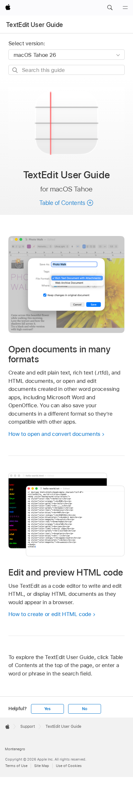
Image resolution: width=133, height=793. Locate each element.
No (84, 709)
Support (27, 726)
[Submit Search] (15, 70)
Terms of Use (16, 765)
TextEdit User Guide (34, 25)
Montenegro (15, 749)
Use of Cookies (69, 765)
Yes (47, 709)
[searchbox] (66, 70)
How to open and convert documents (54, 434)
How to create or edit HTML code (49, 614)
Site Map (41, 765)
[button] (110, 7)
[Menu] (125, 7)
